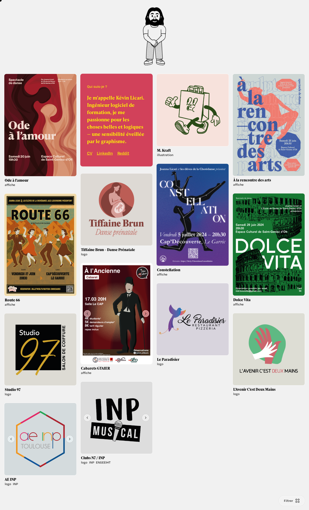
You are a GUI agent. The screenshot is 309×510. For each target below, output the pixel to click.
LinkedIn (105, 153)
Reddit (123, 153)
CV (89, 153)
